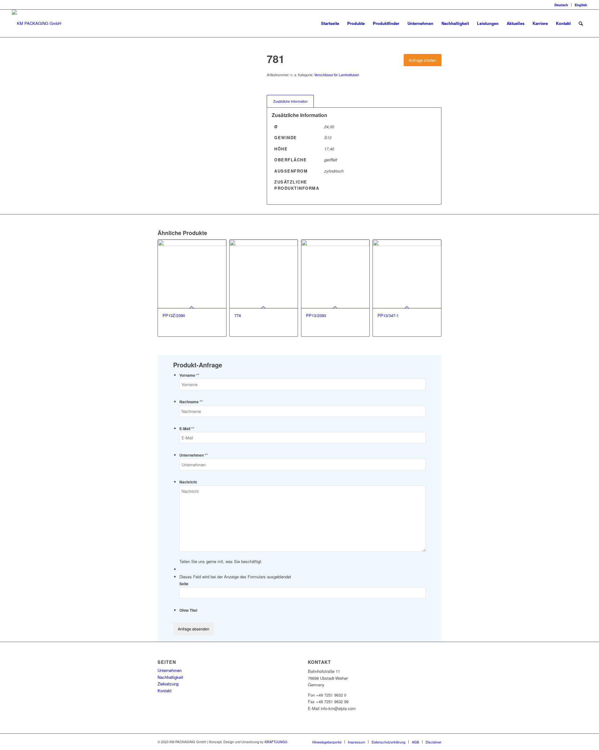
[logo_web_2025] (36, 23)
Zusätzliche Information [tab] (290, 101)
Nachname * (191, 401)
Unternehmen (170, 670)
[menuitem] (561, 5)
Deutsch (561, 4)
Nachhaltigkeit (170, 677)
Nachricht (188, 482)
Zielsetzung (168, 684)
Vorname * (189, 375)
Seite (183, 583)
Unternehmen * (193, 455)
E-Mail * (186, 428)
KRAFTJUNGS (276, 741)
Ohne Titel (188, 610)
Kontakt (165, 691)
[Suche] (581, 23)
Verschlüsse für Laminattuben (336, 74)
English (581, 4)
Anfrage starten (422, 60)
